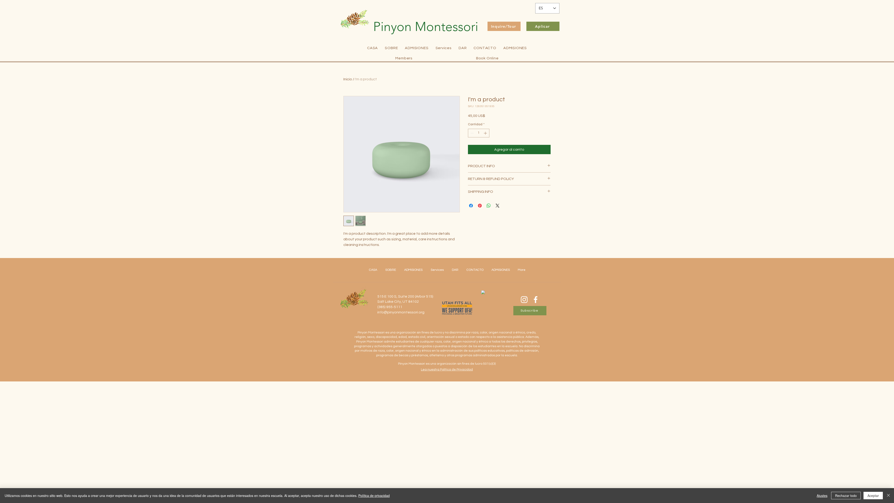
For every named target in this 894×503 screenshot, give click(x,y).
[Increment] (486, 133)
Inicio (347, 79)
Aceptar (873, 495)
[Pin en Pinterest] (480, 205)
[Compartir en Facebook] (471, 205)
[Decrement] (471, 133)
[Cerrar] (888, 495)
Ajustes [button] (822, 495)
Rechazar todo (846, 495)
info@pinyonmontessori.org (400, 312)
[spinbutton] (478, 133)
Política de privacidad (374, 495)
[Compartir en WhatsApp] (488, 205)
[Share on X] (497, 205)
